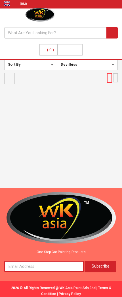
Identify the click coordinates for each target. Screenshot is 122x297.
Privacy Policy (70, 294)
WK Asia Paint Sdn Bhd (78, 288)
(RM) (24, 4)
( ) (50, 50)
